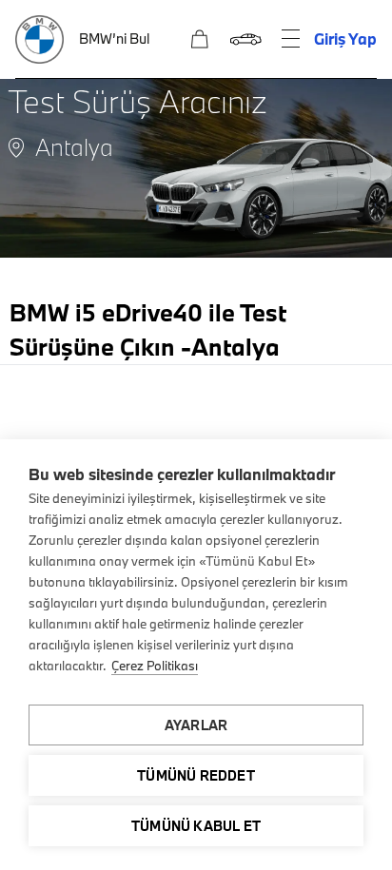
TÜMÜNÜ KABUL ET (196, 826)
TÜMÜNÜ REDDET (196, 775)
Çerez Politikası (154, 665)
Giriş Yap (345, 38)
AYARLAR (196, 725)
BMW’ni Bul (114, 38)
